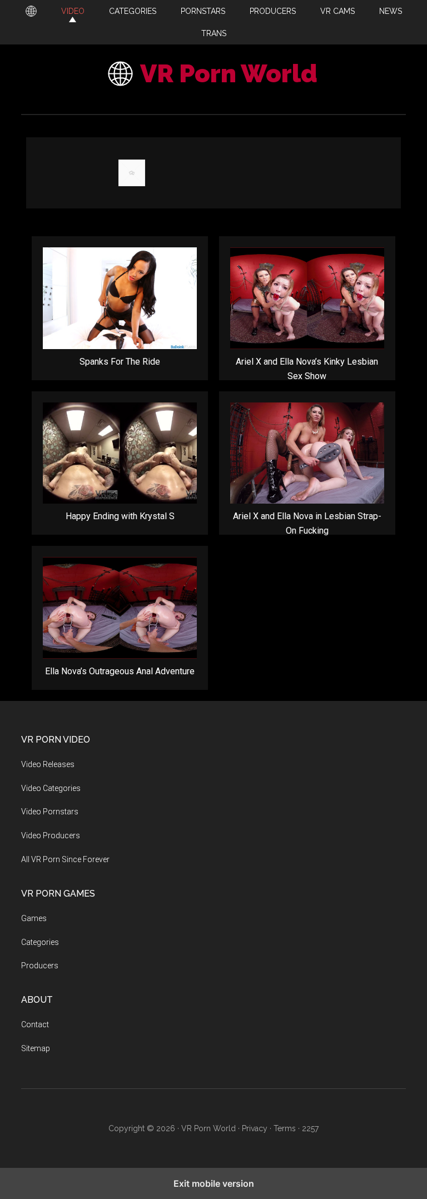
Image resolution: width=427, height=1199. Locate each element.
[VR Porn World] (31, 11)
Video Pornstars (49, 811)
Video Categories (51, 788)
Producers (39, 965)
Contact (35, 1024)
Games (34, 918)
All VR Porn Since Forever (65, 859)
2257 (310, 1128)
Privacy (254, 1128)
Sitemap (35, 1048)
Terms (285, 1128)
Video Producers (50, 835)
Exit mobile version (213, 1183)
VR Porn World (228, 73)
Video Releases (48, 764)
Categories (40, 942)
